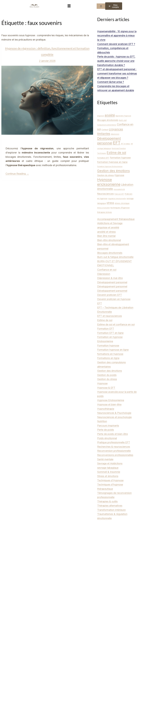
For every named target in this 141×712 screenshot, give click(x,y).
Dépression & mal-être (110, 278)
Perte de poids (105, 429)
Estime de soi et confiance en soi (116, 324)
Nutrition (102, 421)
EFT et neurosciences (109, 315)
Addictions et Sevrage (109, 223)
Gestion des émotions (113, 171)
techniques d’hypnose (120, 207)
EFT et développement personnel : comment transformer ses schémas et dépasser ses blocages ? (117, 73)
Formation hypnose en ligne (112, 162)
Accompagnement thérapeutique (116, 219)
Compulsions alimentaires (106, 125)
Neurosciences (105, 193)
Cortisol (104, 129)
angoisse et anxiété (108, 227)
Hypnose (119, 175)
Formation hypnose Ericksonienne (109, 166)
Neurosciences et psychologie (114, 417)
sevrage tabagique (107, 467)
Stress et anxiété (103, 208)
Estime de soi (116, 152)
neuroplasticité (119, 189)
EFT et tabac (125, 144)
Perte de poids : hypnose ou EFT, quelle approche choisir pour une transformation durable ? (116, 60)
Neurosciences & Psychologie (114, 412)
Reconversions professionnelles (115, 455)
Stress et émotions (107, 476)
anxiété (110, 115)
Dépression (103, 273)
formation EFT (103, 158)
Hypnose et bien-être (109, 404)
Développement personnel (112, 282)
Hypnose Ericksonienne (110, 400)
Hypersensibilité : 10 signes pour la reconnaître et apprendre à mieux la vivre (116, 35)
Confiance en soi (106, 269)
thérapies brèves (104, 212)
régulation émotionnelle (117, 198)
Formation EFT (105, 328)
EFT (116, 142)
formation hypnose (120, 157)
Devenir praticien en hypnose (113, 299)
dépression (115, 134)
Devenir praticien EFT (109, 294)
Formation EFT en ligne (110, 332)
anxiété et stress (106, 231)
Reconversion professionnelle (114, 450)
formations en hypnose (110, 353)
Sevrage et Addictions (109, 463)
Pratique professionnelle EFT (113, 442)
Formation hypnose (108, 345)
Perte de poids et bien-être (112, 434)
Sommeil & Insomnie (108, 471)
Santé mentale (105, 459)
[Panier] (101, 6)
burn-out (123, 120)
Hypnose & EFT (106, 387)
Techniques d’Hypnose (110, 480)
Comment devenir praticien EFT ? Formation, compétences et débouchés (116, 48)
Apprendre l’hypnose (123, 116)
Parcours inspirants (108, 425)
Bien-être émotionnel (109, 240)
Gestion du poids (106, 375)
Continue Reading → (17, 173)
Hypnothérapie (105, 408)
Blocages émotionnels (107, 120)
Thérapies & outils (107, 501)
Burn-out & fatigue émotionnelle (115, 257)
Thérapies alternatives (109, 505)
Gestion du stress (105, 175)
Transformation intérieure (111, 509)
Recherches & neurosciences (113, 446)
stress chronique (122, 203)
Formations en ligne (108, 358)
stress (110, 203)
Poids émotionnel (107, 438)
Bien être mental (106, 235)
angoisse (100, 116)
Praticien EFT (119, 194)
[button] (69, 6)
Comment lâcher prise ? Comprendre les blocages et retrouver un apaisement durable (115, 86)
